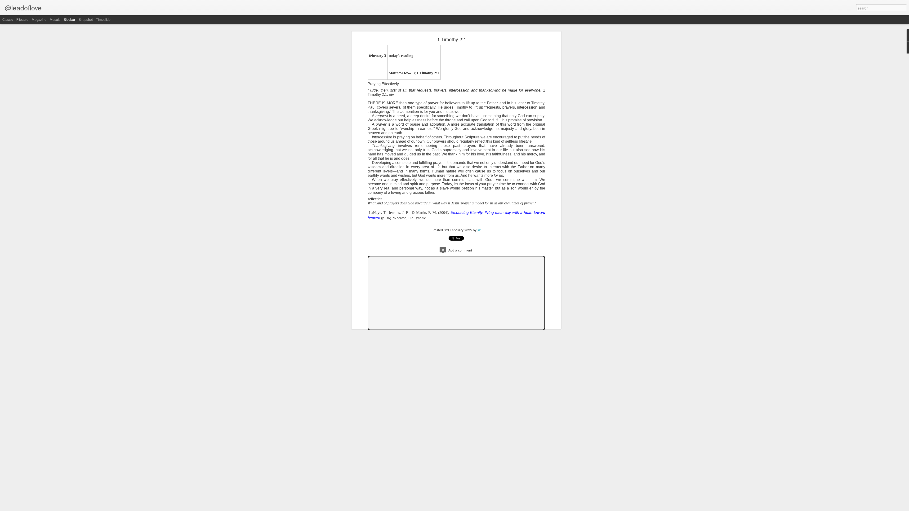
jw (479, 230)
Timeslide (103, 19)
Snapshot (86, 19)
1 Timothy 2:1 (451, 39)
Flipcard (22, 19)
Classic (7, 19)
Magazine (39, 19)
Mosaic (55, 19)
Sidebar (69, 19)
